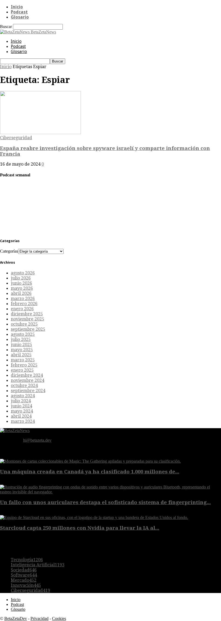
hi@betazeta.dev (37, 440)
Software (24, 575)
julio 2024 (21, 400)
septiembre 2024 (28, 390)
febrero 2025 (24, 365)
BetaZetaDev (15, 618)
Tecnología (27, 559)
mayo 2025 (22, 349)
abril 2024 (21, 416)
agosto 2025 (23, 334)
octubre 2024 (24, 385)
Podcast (19, 12)
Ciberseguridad (16, 137)
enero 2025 (22, 370)
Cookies (59, 618)
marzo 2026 (23, 298)
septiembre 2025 (28, 329)
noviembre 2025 (27, 319)
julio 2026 (21, 278)
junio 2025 (21, 344)
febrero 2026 (24, 303)
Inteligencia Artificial (37, 564)
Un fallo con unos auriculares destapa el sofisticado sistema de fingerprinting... (105, 502)
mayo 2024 (22, 411)
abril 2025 (21, 354)
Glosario (20, 17)
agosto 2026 (23, 272)
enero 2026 (22, 308)
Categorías (9, 251)
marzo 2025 (23, 359)
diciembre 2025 (27, 313)
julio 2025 (21, 339)
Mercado (23, 580)
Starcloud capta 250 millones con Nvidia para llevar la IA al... (79, 528)
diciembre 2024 (27, 375)
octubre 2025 (24, 324)
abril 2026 (21, 293)
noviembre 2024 (27, 380)
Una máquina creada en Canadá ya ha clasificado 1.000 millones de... (89, 472)
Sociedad (24, 570)
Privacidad (39, 618)
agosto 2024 (23, 395)
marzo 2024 (23, 421)
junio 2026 (21, 283)
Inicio (17, 6)
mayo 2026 (22, 288)
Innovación (26, 585)
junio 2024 (21, 406)
